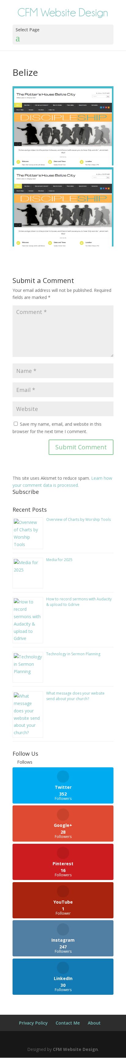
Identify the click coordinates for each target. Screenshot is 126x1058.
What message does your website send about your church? (75, 696)
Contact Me (68, 1023)
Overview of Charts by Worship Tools (78, 519)
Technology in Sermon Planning (73, 654)
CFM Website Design (75, 1049)
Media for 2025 (59, 559)
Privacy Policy (33, 1023)
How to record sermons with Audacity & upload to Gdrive (79, 601)
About (94, 1023)
